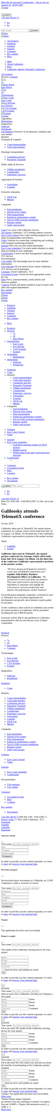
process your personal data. (25, 864)
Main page (6, 1096)
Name (31, 999)
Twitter (10, 549)
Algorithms (12, 354)
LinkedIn (5, 827)
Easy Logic (18, 344)
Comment (33, 1008)
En (8, 22)
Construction (13, 172)
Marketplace (18, 357)
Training (11, 46)
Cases (4, 230)
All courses (6, 232)
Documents (6, 292)
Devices (11, 331)
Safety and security (16, 225)
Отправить (7, 856)
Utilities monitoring (16, 169)
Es (8, 25)
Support (10, 49)
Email (31, 1005)
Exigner (16, 352)
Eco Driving (18, 346)
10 (14, 336)
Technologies (7, 95)
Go (3, 973)
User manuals (7, 266)
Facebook (5, 822)
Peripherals (18, 365)
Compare (13, 77)
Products (11, 305)
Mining (10, 199)
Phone (32, 1002)
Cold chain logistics (16, 147)
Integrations (12, 359)
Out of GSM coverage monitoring (22, 220)
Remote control (14, 222)
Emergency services (16, 174)
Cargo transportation (16, 144)
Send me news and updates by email (21, 969)
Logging (11, 187)
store (6, 864)
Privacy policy (8, 819)
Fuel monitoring (14, 209)
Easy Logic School (10, 235)
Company (11, 51)
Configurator (7, 253)
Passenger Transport (16, 159)
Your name (6, 844)
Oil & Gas (12, 197)
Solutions (11, 43)
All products (12, 41)
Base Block (18, 338)
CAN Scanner (19, 349)
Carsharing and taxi (16, 157)
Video (4, 240)
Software (17, 362)
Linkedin (11, 546)
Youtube (5, 825)
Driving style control (16, 212)
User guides (6, 261)
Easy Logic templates (11, 248)
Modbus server (20, 450)
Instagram (5, 830)
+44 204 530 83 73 (10, 18)
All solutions (7, 131)
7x (14, 333)
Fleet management (15, 214)
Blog (9, 56)
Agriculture (12, 184)
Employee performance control (21, 217)
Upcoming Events (9, 274)
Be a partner (12, 54)
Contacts (5, 285)
